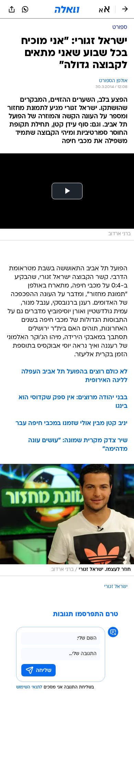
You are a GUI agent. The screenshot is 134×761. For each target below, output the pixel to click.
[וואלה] (67, 9)
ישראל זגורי (115, 587)
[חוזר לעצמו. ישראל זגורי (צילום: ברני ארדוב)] (67, 520)
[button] (104, 9)
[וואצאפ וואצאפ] (25, 9)
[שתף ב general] (11, 9)
